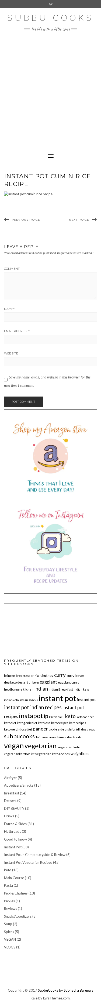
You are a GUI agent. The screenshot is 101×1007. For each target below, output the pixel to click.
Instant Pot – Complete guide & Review (34, 854)
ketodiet (10, 723)
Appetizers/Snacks (18, 785)
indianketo (11, 700)
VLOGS (9, 947)
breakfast (23, 676)
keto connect (85, 717)
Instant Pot (13, 847)
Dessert (10, 800)
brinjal (35, 675)
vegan (14, 745)
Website (11, 353)
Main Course (14, 878)
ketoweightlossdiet (18, 729)
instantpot (86, 699)
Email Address (17, 331)
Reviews (10, 908)
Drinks (9, 816)
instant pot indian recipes (33, 707)
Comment (12, 269)
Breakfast (11, 793)
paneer (40, 729)
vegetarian (41, 746)
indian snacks (28, 700)
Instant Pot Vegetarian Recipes (28, 862)
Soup (8, 924)
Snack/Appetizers (18, 916)
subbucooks (19, 736)
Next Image (79, 219)
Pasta (8, 885)
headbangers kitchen (18, 689)
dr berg (34, 682)
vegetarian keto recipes (52, 754)
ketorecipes (59, 723)
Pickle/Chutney (16, 893)
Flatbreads (12, 831)
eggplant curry (68, 682)
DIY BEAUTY (14, 808)
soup (92, 729)
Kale (34, 998)
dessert (23, 682)
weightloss (80, 753)
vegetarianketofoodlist (19, 754)
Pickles (9, 901)
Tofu (38, 737)
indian (41, 688)
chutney (46, 675)
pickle (53, 729)
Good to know (15, 839)
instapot (31, 715)
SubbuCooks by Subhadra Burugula (65, 990)
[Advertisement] (50, 87)
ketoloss (44, 723)
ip (46, 716)
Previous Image (26, 219)
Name (9, 309)
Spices (9, 932)
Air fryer (10, 778)
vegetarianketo (68, 747)
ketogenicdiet (27, 723)
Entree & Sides (15, 824)
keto (70, 716)
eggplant (48, 681)
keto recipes (77, 723)
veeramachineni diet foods (62, 737)
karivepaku (56, 717)
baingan (9, 675)
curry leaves (76, 676)
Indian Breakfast (61, 689)
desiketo (10, 682)
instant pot (57, 698)
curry (60, 675)
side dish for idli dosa (73, 729)
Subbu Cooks (50, 18)
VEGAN (10, 939)
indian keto (81, 689)
